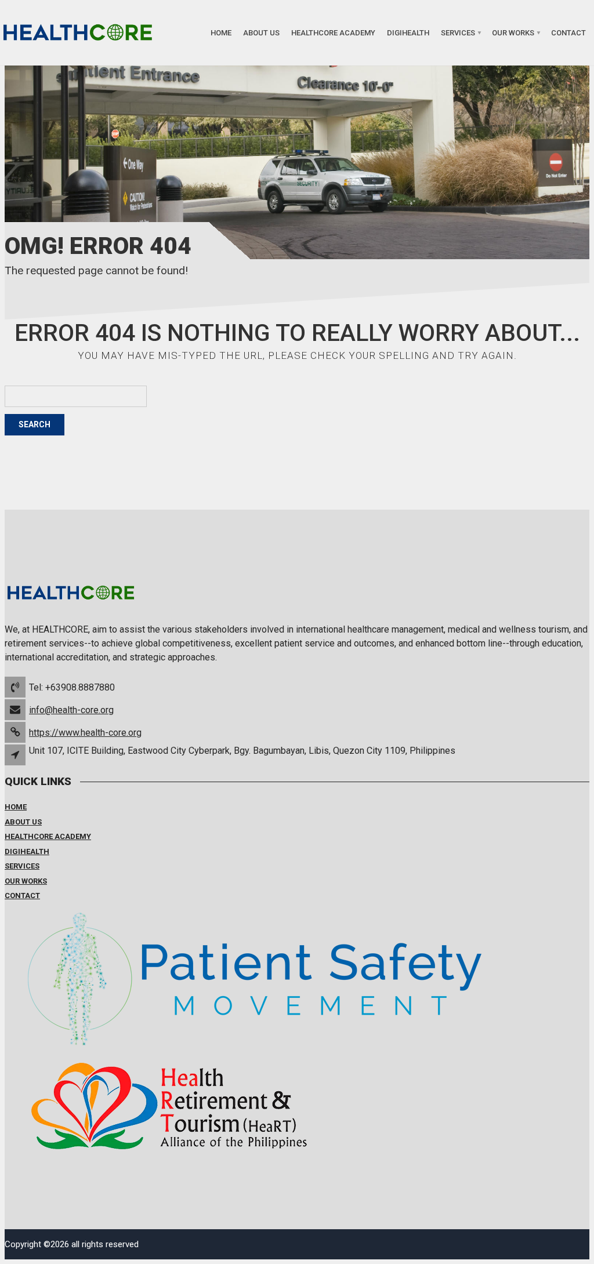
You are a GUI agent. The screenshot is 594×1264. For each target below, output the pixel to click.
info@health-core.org (71, 709)
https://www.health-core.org (85, 732)
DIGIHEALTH (408, 32)
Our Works (513, 32)
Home (221, 32)
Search (34, 424)
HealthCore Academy (333, 32)
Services (458, 32)
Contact (568, 32)
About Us (261, 32)
